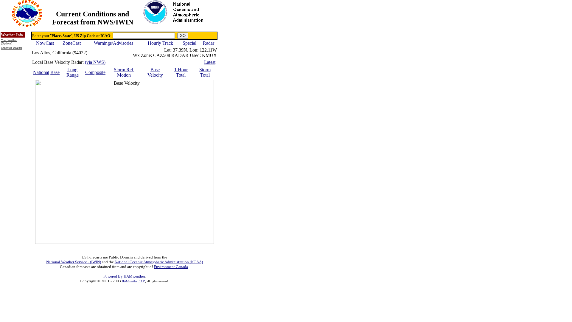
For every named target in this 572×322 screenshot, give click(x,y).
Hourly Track (160, 43)
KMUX (209, 55)
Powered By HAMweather (124, 276)
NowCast (45, 43)
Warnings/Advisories (113, 43)
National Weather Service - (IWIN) (73, 262)
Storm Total (205, 72)
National (41, 72)
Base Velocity (155, 72)
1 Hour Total (181, 72)
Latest (209, 62)
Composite (95, 72)
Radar (208, 43)
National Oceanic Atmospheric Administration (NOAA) (159, 262)
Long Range (72, 72)
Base (55, 72)
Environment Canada (171, 266)
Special (189, 43)
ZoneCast (72, 43)
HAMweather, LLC (133, 281)
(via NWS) (95, 62)
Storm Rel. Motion (124, 72)
